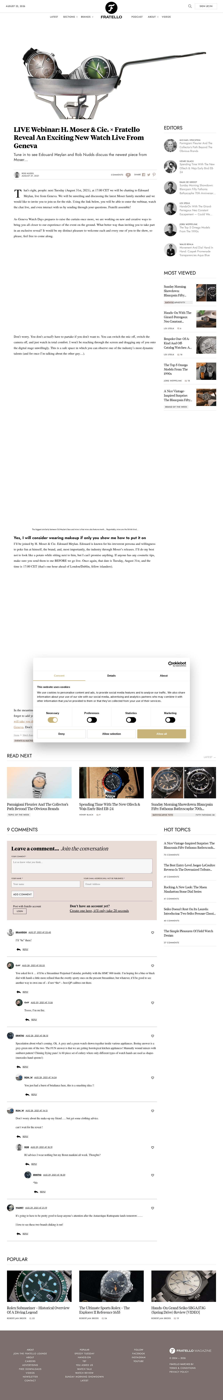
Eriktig (20, 1035)
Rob (26, 1147)
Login (20, 911)
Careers (30, 1361)
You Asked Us (84, 1365)
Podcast (137, 16)
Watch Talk (84, 1369)
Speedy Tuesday (84, 1353)
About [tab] (164, 675)
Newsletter (30, 1376)
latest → (210, 757)
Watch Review (84, 1373)
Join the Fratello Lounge (30, 1353)
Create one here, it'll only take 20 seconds (99, 910)
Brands (86, 16)
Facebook (138, 1353)
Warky (20, 1207)
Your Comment (18, 856)
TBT (84, 1361)
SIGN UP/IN (206, 6)
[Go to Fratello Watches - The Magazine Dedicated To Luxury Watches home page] (111, 3)
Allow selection (111, 733)
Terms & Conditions (183, 1368)
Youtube (138, 1361)
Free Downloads (30, 1369)
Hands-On (84, 1357)
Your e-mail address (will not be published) (104, 878)
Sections (69, 16)
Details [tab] (111, 675)
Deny (61, 733)
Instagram (139, 1357)
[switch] (92, 720)
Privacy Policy (179, 1372)
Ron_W (28, 1077)
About (152, 16)
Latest (54, 16)
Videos (166, 16)
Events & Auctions (25, 740)
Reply (25, 949)
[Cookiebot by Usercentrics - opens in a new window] (171, 664)
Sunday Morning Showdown (84, 1376)
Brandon (21, 932)
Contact (30, 1380)
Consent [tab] (59, 675)
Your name (17, 878)
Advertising (30, 1365)
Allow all (161, 733)
